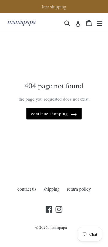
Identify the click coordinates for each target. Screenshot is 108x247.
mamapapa (58, 227)
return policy (79, 189)
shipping (52, 189)
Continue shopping (49, 113)
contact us (26, 189)
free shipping (54, 6)
